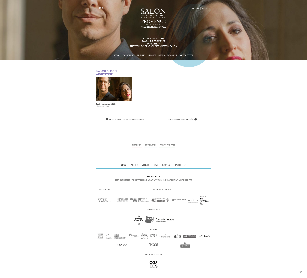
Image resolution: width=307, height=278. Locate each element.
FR (193, 9)
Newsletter (186, 55)
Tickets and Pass (167, 145)
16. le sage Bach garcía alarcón (182, 119)
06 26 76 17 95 (153, 180)
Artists (141, 55)
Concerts (128, 55)
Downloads (150, 145)
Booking (172, 55)
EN (198, 9)
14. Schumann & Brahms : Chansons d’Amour (125, 119)
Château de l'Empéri (103, 106)
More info (137, 145)
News (161, 55)
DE (202, 9)
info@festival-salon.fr (177, 180)
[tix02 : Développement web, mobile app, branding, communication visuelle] (300, 271)
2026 (116, 55)
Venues (152, 55)
